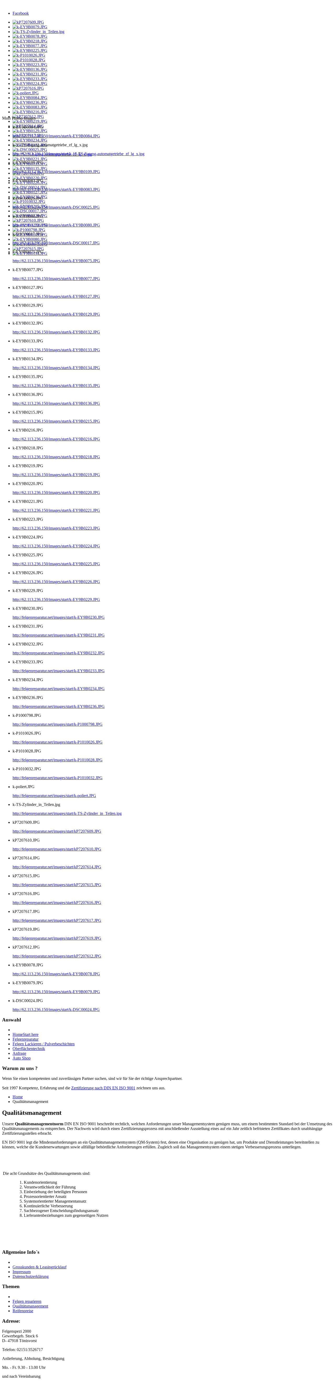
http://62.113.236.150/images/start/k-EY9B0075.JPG (56, 261)
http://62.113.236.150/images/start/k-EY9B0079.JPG (56, 991)
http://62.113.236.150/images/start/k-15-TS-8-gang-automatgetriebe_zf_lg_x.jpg (78, 154)
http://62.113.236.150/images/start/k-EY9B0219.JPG (56, 474)
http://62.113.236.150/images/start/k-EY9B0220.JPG (56, 492)
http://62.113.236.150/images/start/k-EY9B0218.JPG (56, 457)
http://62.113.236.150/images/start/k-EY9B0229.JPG (56, 599)
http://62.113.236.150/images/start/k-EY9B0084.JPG (56, 136)
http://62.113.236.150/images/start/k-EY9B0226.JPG (56, 581)
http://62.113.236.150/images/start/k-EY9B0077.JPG (56, 278)
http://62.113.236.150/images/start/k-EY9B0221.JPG (56, 510)
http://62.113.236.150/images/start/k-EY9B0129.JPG (56, 314)
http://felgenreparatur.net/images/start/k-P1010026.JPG (58, 742)
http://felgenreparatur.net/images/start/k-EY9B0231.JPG (59, 635)
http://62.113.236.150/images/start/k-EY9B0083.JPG (56, 189)
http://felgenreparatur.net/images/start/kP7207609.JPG (57, 831)
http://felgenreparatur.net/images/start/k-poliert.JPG (54, 795)
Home (18, 1097)
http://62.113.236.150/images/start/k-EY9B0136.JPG (56, 403)
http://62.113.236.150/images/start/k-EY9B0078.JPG (56, 974)
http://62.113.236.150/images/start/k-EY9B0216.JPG (56, 439)
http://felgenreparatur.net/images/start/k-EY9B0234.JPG (59, 688)
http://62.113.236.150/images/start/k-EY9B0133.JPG (56, 350)
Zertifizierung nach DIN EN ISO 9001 (103, 1088)
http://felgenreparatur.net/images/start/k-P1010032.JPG (58, 778)
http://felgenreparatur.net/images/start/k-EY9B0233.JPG (59, 671)
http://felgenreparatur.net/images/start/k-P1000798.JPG (58, 724)
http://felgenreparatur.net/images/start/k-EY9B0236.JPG (59, 706)
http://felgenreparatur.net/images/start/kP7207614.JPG (57, 867)
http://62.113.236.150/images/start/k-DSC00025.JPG (56, 207)
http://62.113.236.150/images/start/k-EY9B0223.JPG (56, 528)
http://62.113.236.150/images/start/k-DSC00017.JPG (56, 243)
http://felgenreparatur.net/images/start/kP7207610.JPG (57, 849)
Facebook (21, 13)
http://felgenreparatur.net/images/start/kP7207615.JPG (57, 884)
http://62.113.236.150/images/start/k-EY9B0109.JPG (56, 171)
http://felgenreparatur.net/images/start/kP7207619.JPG (57, 938)
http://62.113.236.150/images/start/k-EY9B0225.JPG (56, 564)
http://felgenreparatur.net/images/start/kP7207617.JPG (57, 920)
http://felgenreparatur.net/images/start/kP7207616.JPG (57, 902)
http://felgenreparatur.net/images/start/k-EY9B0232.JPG (59, 653)
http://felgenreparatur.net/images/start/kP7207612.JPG (57, 956)
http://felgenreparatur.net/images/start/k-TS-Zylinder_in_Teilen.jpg (67, 813)
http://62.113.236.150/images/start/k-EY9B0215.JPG (56, 421)
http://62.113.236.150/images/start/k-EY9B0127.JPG (56, 296)
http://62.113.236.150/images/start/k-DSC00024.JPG (56, 1009)
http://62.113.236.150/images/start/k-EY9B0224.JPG (56, 546)
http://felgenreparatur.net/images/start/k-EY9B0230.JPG (59, 617)
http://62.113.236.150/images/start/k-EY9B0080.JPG (56, 225)
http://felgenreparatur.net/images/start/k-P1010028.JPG (58, 760)
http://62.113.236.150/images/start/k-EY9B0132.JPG (56, 332)
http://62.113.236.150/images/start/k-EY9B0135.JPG (56, 385)
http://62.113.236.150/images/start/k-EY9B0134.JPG (56, 367)
